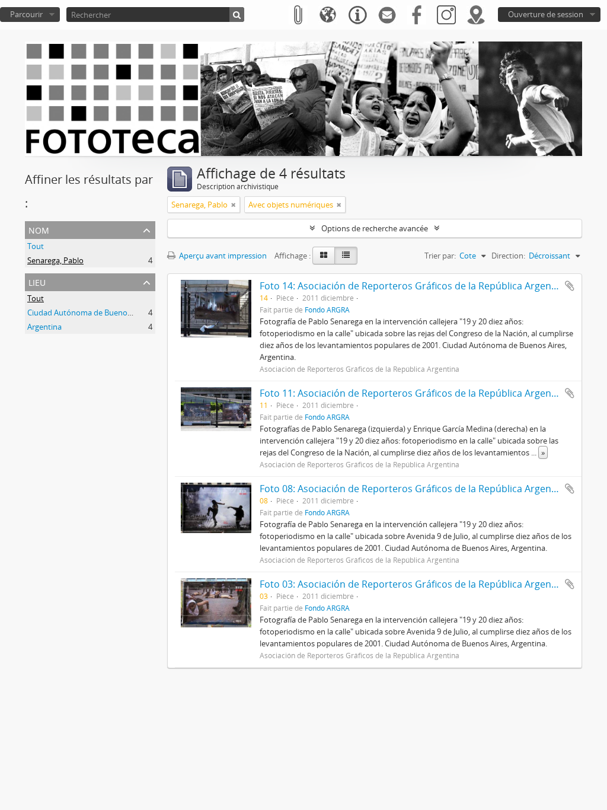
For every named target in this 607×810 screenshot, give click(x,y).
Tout (35, 246)
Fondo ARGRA (327, 309)
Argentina (44, 326)
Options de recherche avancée (374, 228)
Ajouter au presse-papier (570, 286)
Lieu (37, 281)
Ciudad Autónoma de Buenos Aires (88, 312)
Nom (38, 229)
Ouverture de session (545, 14)
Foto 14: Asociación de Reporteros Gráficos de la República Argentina (414, 285)
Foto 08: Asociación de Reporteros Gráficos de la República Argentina (414, 488)
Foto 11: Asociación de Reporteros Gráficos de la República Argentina (414, 393)
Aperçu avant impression (222, 255)
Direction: (508, 255)
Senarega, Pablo (55, 260)
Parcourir (26, 14)
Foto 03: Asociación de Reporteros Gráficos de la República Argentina (414, 584)
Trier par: (440, 255)
